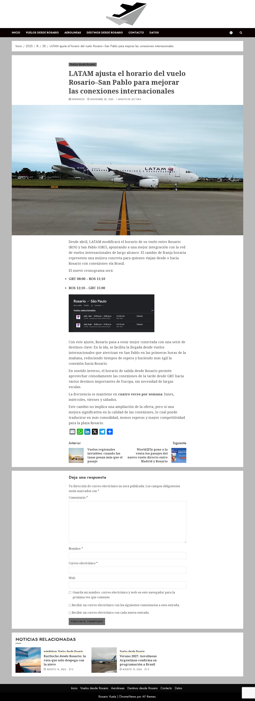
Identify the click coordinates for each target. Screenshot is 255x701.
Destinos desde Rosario (105, 32)
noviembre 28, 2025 (101, 99)
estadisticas (50, 651)
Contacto (136, 32)
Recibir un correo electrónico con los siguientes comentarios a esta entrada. (126, 605)
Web (72, 578)
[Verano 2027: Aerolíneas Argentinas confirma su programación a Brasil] (104, 660)
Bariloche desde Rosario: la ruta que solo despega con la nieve (65, 660)
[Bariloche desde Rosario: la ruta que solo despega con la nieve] (28, 660)
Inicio (16, 32)
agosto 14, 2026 (56, 669)
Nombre (76, 549)
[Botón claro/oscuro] (233, 33)
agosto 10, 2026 (132, 669)
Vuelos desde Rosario (42, 32)
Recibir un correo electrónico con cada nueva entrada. (110, 612)
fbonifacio (78, 99)
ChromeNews (127, 696)
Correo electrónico (83, 563)
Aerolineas (72, 32)
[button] (241, 32)
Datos (154, 32)
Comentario (78, 497)
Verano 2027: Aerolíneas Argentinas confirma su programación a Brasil (138, 660)
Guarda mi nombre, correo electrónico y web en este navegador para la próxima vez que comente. (124, 594)
